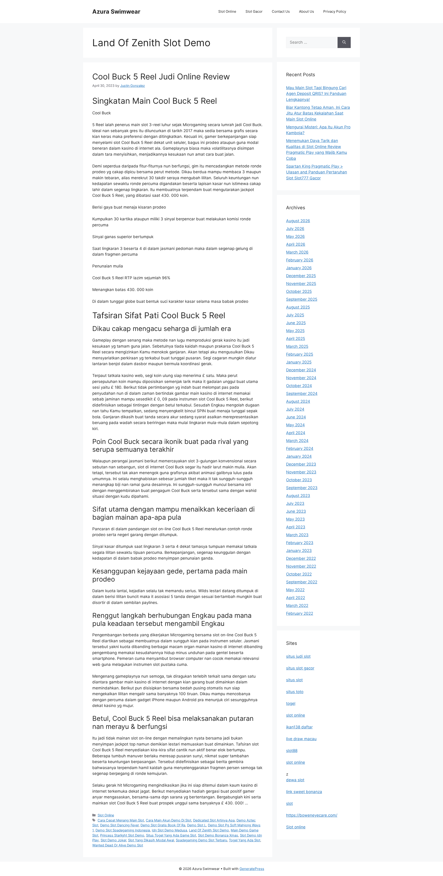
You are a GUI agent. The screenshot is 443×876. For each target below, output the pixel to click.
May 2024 (295, 425)
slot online (295, 715)
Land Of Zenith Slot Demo (209, 830)
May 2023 (295, 519)
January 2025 (298, 362)
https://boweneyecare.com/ (311, 815)
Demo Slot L (196, 825)
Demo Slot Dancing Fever (119, 825)
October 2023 (299, 480)
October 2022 (299, 574)
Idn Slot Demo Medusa (169, 830)
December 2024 (301, 370)
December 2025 (301, 275)
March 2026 (297, 252)
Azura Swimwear (116, 11)
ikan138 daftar (299, 727)
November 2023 (301, 472)
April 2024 (295, 432)
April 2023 (295, 527)
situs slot (294, 680)
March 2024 (297, 440)
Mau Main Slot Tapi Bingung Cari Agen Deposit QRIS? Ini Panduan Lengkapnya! (316, 93)
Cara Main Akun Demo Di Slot (168, 820)
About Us (306, 11)
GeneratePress (251, 869)
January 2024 (299, 456)
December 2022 (301, 558)
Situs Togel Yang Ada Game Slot (171, 835)
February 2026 (299, 260)
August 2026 (298, 220)
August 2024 (298, 401)
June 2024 (296, 417)
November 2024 (301, 378)
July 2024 (295, 409)
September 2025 (301, 299)
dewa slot (295, 780)
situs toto (294, 691)
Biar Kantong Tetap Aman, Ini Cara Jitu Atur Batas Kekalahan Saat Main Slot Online (318, 113)
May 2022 (295, 590)
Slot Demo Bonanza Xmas (218, 835)
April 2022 (295, 597)
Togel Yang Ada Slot (244, 840)
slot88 (291, 750)
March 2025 (297, 346)
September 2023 (301, 487)
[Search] (344, 42)
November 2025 (301, 283)
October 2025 (299, 291)
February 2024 (299, 448)
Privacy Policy (334, 11)
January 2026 (299, 268)
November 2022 (301, 566)
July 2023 (295, 503)
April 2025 (295, 338)
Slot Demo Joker (113, 840)
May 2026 (295, 236)
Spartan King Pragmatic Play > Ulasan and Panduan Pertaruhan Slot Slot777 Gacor (316, 172)
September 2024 (301, 393)
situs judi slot (298, 656)
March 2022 (297, 605)
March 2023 (297, 535)
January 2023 (299, 550)
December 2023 (301, 464)
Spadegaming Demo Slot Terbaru (201, 840)
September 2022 (301, 582)
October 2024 (299, 385)
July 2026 (295, 228)
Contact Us (281, 11)
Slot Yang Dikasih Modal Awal (151, 840)
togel (290, 703)
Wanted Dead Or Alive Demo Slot (117, 845)
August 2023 (298, 495)
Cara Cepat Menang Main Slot (121, 820)
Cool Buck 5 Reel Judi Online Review (161, 76)
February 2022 (299, 613)
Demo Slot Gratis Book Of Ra (163, 825)
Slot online (295, 827)
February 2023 (299, 542)
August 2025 (298, 307)
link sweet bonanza (304, 791)
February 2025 (299, 354)
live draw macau (301, 739)
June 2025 (296, 323)
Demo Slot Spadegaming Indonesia (123, 830)
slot (289, 803)
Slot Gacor (254, 11)
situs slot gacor (300, 668)
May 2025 (295, 330)
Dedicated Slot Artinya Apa (214, 820)
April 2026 (295, 244)
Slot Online (227, 11)
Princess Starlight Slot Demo (122, 835)
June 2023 (296, 511)
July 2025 (295, 315)
